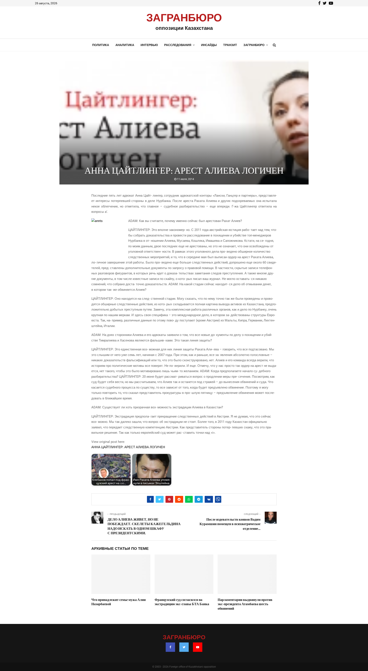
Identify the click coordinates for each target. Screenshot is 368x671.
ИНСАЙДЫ (209, 45)
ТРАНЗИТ (230, 45)
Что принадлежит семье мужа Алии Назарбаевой (118, 602)
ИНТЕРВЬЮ (149, 45)
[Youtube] (197, 647)
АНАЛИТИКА (124, 45)
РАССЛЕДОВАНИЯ (177, 45)
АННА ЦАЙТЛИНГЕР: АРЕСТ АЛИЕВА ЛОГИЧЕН (128, 447)
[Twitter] (184, 647)
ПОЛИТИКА (100, 45)
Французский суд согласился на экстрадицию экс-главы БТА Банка (182, 602)
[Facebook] (170, 647)
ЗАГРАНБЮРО (184, 18)
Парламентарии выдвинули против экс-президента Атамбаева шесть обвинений (245, 604)
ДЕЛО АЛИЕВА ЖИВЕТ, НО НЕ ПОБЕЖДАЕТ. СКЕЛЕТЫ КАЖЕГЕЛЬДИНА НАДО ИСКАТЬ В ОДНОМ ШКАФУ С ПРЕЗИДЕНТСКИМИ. (144, 526)
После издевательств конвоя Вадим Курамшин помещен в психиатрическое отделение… (230, 524)
